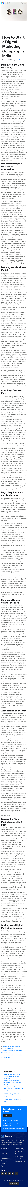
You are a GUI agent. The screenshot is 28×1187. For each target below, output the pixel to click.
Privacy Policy (19, 1156)
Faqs (16, 1154)
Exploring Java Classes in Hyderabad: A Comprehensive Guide (12, 1095)
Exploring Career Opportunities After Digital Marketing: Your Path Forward (13, 1088)
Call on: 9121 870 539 (11, 1121)
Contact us (4, 1153)
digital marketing (8, 1048)
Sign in (3, 1163)
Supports (17, 1151)
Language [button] (14, 1183)
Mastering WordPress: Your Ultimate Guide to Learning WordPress (12, 1076)
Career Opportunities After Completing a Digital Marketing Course (12, 1082)
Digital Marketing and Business (12, 1046)
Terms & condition (20, 1161)
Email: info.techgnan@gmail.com (14, 1128)
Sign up (3, 1166)
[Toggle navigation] (25, 2)
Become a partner (6, 1161)
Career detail (5, 1158)
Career (3, 1156)
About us (3, 1151)
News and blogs (19, 1159)
